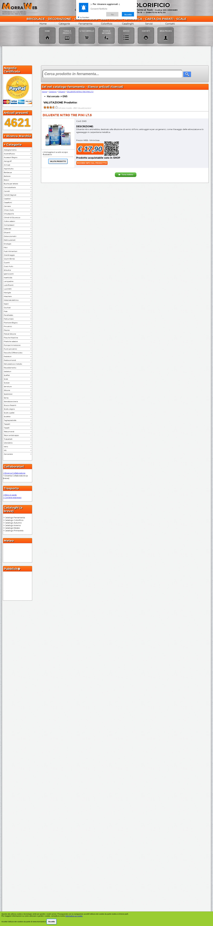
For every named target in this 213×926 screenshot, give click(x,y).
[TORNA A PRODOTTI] (67, 27)
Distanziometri (17, 236)
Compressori (17, 225)
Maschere (17, 296)
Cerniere (17, 206)
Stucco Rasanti (17, 405)
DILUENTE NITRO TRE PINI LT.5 (80, 92)
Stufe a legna (17, 409)
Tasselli (17, 428)
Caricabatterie (17, 187)
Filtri (17, 247)
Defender (17, 229)
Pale (17, 311)
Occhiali (17, 308)
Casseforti (17, 202)
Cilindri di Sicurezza (17, 217)
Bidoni (17, 180)
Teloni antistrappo (17, 435)
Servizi (149, 23)
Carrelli (17, 191)
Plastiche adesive (17, 341)
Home (43, 23)
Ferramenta (85, 23)
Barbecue (17, 172)
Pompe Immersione (17, 345)
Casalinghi (128, 23)
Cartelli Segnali (17, 195)
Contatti (170, 23)
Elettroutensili (17, 240)
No (112, 14)
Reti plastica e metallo (17, 364)
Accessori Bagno (17, 157)
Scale (17, 379)
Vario (17, 446)
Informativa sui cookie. (74, 916)
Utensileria (17, 443)
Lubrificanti (17, 285)
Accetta (128, 14)
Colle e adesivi (17, 221)
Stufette (17, 416)
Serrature (17, 386)
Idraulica (17, 270)
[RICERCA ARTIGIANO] (106, 27)
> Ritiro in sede (10, 495)
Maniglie (17, 292)
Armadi (17, 165)
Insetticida (17, 277)
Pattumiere (17, 319)
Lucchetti (17, 289)
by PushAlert (84, 17)
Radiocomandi (17, 360)
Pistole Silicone (17, 334)
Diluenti (17, 232)
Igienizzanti (17, 274)
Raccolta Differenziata (17, 353)
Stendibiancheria (17, 401)
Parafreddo (17, 315)
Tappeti (17, 424)
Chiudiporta (17, 214)
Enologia (17, 244)
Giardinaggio (17, 255)
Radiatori (17, 356)
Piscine (17, 330)
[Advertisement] (106, 55)
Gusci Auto (17, 266)
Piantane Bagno (17, 323)
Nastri (17, 304)
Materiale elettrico (17, 300)
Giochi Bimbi (17, 259)
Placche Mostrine (17, 338)
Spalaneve (17, 394)
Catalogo (53, 92)
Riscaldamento (17, 368)
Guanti (17, 262)
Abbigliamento (17, 150)
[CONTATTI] (145, 27)
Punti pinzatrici (17, 349)
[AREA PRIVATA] (165, 27)
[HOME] (47, 27)
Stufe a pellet (17, 413)
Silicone (17, 390)
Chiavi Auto (17, 210)
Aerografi (17, 161)
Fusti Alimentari (17, 251)
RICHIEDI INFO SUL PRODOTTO (92, 163)
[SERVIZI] (126, 27)
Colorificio (106, 23)
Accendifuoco (17, 154)
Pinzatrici (17, 326)
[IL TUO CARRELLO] (86, 27)
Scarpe (17, 383)
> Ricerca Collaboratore (14, 473)
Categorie (64, 23)
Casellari (17, 199)
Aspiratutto (17, 169)
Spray (17, 398)
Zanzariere (17, 454)
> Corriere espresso (12, 497)
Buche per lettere (17, 184)
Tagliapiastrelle (17, 420)
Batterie (17, 176)
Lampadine (17, 281)
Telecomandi (17, 431)
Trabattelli (17, 439)
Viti (17, 450)
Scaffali (17, 375)
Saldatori (17, 371)
